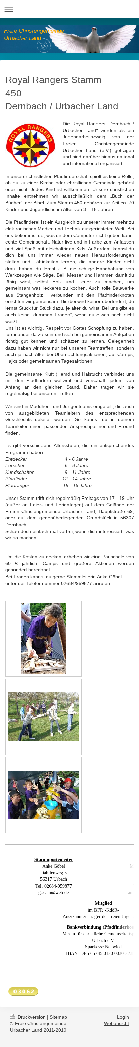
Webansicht (116, 1023)
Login (123, 1017)
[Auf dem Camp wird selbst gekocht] (43, 795)
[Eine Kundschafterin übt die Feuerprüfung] (43, 638)
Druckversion (31, 1017)
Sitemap (58, 1017)
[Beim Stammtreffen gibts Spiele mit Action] (43, 716)
